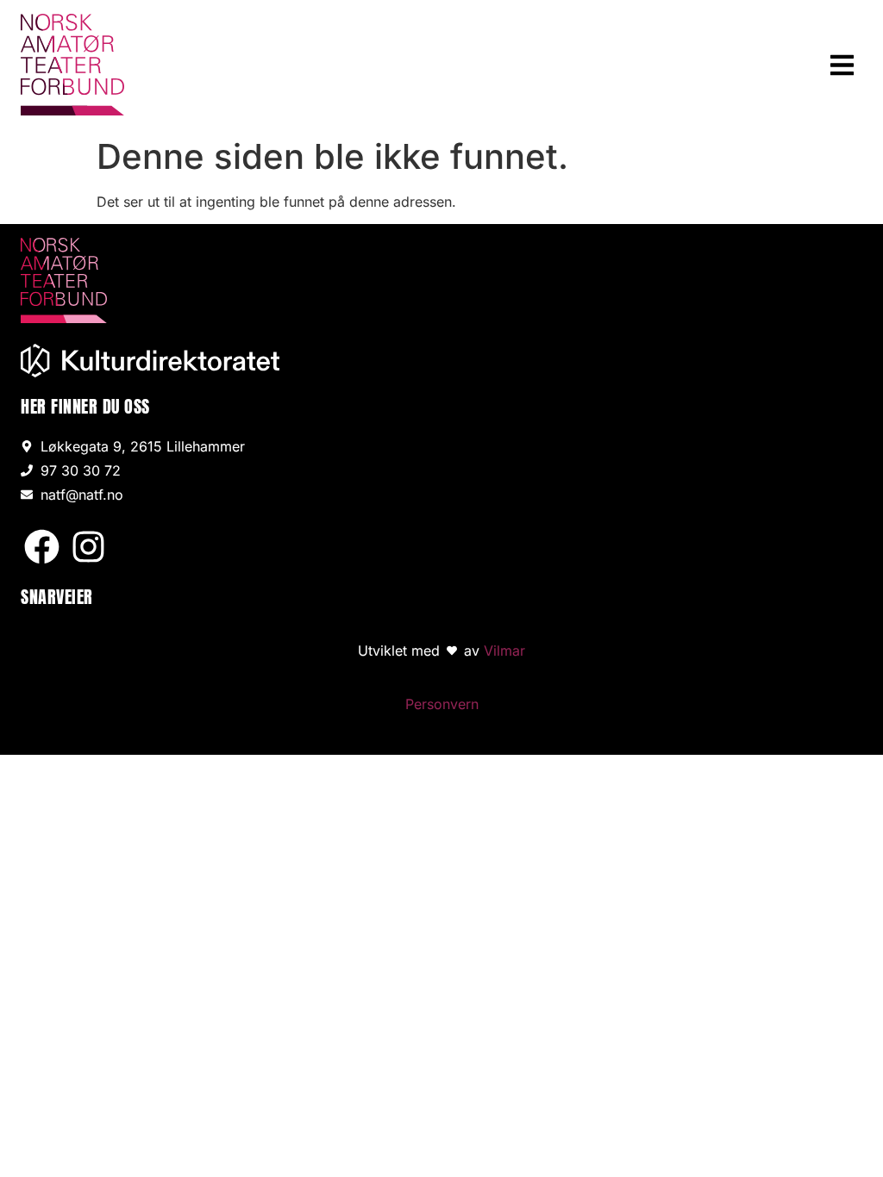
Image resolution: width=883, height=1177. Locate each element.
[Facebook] (42, 547)
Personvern (442, 704)
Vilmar (504, 650)
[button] (843, 65)
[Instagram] (88, 547)
